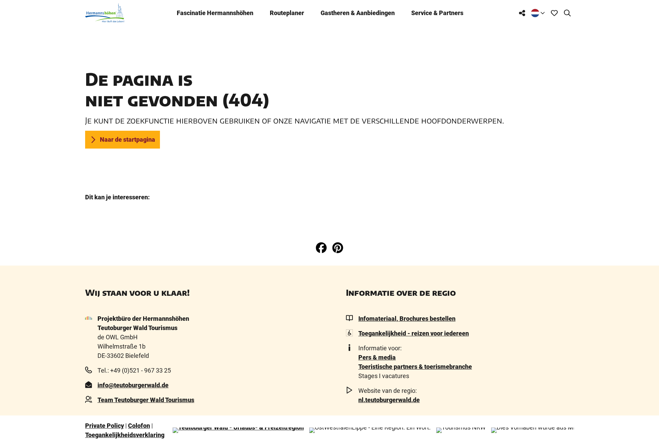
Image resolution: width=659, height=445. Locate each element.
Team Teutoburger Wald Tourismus (145, 399)
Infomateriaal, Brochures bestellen (406, 318)
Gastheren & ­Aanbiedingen (358, 12)
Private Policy (104, 425)
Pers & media (377, 357)
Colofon (139, 425)
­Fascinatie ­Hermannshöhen (215, 12)
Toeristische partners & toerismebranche (415, 366)
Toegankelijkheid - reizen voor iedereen (413, 333)
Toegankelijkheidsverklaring (124, 434)
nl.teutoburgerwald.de (389, 399)
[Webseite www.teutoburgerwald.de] (238, 430)
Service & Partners (437, 12)
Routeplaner (287, 12)
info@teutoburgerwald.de (133, 385)
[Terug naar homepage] (104, 12)
